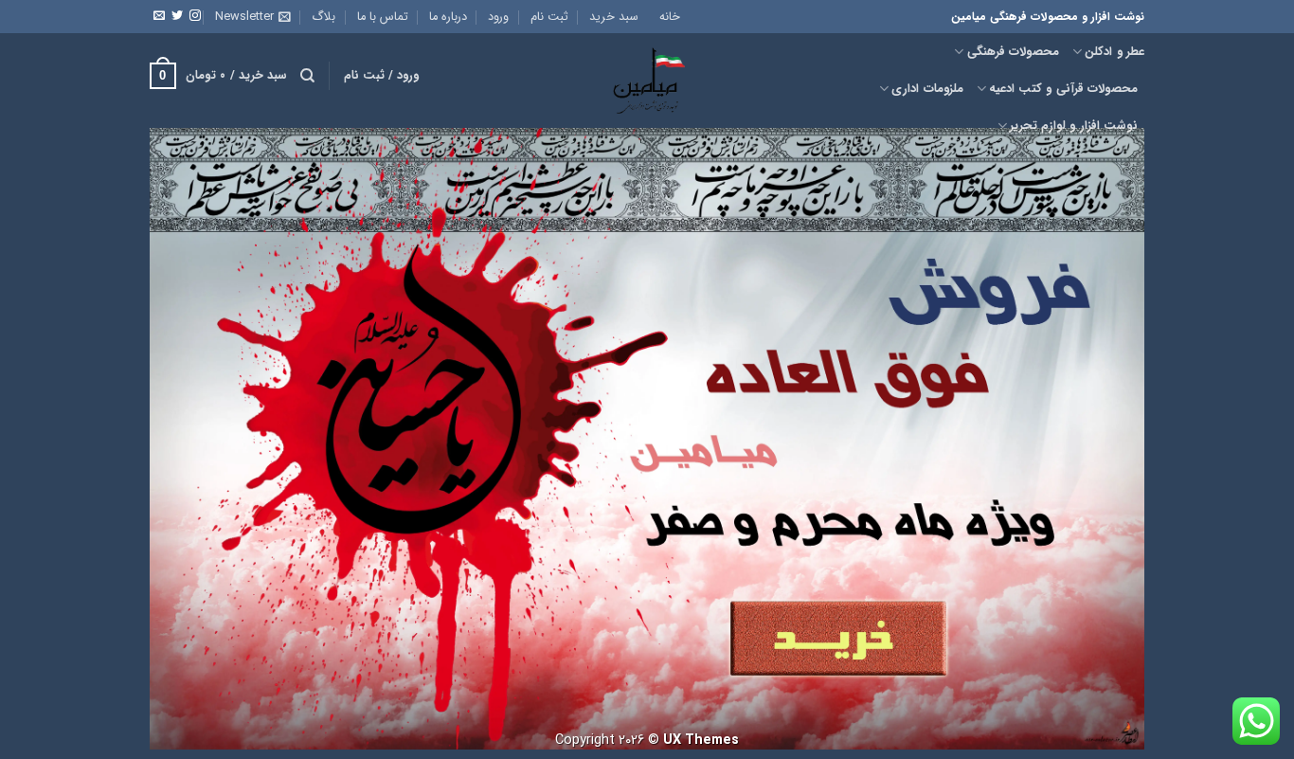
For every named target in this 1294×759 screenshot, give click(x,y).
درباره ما (448, 17)
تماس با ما (382, 17)
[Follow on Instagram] (195, 16)
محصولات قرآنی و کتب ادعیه (1063, 89)
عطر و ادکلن (1114, 52)
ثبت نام (549, 17)
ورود (498, 17)
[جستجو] (307, 76)
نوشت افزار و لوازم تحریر (1074, 126)
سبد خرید (613, 17)
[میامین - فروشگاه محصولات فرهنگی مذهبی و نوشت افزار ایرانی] (647, 75)
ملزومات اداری (926, 89)
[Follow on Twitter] (177, 16)
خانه (669, 17)
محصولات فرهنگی (1013, 52)
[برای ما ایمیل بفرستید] (159, 16)
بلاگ (323, 17)
